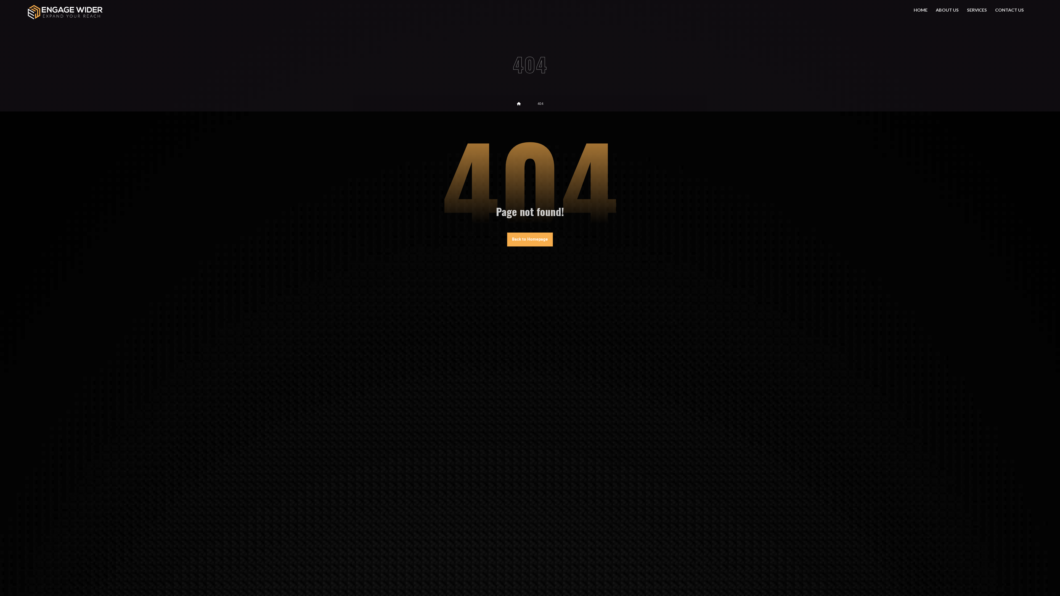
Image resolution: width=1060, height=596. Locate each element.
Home (921, 9)
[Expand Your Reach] (65, 12)
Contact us (1009, 9)
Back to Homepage (530, 239)
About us (947, 9)
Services (977, 9)
